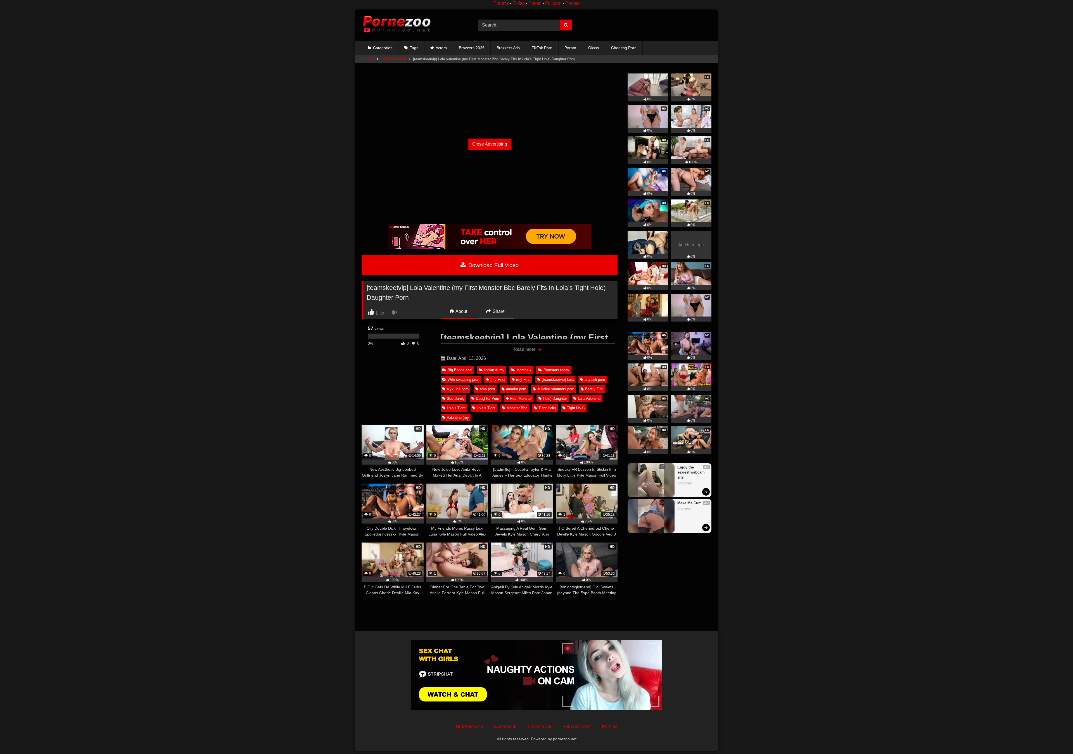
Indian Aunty (494, 370)
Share (498, 311)
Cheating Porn (624, 48)
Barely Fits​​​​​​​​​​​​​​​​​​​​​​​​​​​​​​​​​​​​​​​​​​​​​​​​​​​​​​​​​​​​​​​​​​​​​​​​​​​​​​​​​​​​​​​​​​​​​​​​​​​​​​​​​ (594, 389)
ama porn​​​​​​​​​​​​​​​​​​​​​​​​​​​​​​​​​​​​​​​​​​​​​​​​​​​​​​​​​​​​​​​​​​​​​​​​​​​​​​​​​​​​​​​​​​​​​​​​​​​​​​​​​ (487, 389)
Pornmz (501, 3)
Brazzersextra (469, 726)
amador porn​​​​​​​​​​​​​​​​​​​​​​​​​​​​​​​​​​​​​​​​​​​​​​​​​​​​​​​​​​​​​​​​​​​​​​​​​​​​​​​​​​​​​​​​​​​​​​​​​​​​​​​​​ (516, 389)
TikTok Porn (542, 48)
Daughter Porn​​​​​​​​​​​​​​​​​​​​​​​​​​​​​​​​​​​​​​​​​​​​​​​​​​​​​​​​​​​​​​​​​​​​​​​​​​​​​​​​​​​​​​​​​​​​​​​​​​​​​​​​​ (487, 398)
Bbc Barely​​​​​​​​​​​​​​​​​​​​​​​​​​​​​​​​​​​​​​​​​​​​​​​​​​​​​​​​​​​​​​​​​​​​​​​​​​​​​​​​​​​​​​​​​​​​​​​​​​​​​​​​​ (456, 398)
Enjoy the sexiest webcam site (691, 472)
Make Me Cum (689, 503)
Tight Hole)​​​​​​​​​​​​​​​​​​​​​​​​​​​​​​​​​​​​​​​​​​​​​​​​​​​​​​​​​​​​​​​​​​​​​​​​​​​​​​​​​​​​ (576, 408)
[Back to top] (1056, 737)
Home (369, 59)
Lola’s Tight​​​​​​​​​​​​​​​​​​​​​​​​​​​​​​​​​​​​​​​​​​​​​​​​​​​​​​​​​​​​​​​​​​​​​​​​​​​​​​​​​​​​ (486, 408)
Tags (414, 48)
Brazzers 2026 (472, 48)
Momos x (523, 370)
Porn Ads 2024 (577, 726)
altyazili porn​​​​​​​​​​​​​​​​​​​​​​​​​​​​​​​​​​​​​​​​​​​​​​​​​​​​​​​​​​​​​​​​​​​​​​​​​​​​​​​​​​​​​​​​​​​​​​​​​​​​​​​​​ (595, 379)
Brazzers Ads (508, 48)
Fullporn (553, 3)
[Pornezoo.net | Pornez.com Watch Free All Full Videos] (396, 25)
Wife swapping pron (463, 379)
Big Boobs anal (393, 59)
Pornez (572, 3)
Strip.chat (684, 483)
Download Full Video (493, 265)
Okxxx (593, 48)
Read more (525, 349)
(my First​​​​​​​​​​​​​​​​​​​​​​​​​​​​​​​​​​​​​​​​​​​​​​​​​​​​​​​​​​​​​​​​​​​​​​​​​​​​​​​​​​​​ (523, 379)
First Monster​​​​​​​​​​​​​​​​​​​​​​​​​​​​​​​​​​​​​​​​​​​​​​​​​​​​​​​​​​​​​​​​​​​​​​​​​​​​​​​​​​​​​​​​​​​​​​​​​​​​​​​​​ (521, 398)
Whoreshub (504, 726)
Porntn (535, 3)
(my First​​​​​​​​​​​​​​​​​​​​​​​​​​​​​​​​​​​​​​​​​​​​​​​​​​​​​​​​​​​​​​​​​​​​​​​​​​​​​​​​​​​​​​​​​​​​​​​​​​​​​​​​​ (497, 379)
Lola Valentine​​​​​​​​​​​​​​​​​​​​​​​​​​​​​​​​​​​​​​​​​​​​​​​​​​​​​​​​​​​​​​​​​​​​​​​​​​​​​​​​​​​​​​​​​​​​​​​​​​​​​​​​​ (589, 398)
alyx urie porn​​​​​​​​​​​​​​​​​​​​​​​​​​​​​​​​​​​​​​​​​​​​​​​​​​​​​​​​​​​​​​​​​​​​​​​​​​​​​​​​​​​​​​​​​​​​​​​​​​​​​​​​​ (458, 389)
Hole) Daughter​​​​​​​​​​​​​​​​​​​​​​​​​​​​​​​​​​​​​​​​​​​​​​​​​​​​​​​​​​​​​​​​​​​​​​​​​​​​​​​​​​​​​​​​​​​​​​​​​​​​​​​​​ (555, 398)
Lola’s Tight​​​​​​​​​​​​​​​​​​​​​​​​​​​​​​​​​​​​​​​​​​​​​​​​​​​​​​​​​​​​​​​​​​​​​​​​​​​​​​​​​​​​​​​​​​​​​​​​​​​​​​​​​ (456, 408)
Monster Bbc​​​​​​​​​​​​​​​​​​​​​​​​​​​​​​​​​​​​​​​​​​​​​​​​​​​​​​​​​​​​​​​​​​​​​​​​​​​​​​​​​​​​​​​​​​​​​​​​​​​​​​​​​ (517, 408)
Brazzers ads (539, 726)
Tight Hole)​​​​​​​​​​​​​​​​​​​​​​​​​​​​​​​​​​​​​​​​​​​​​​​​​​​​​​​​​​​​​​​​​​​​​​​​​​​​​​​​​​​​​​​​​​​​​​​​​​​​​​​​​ (547, 408)
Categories (382, 48)
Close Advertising (489, 144)
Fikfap (518, 3)
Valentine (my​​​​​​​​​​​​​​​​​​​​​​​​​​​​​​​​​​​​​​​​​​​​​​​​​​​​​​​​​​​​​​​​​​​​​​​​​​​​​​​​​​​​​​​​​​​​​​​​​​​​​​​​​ (458, 417)
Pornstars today (556, 370)
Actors (441, 48)
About (461, 311)
